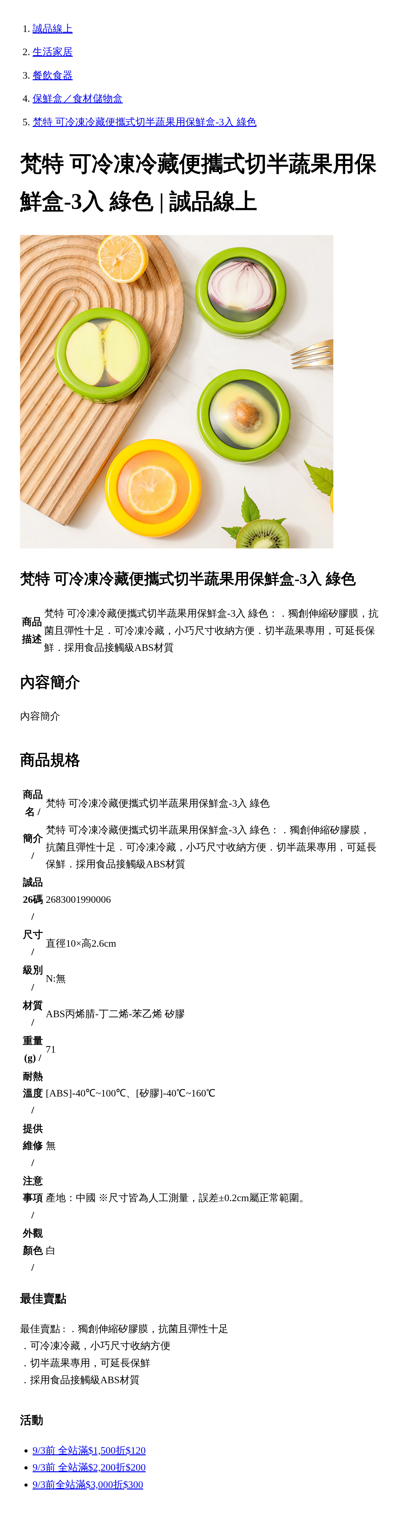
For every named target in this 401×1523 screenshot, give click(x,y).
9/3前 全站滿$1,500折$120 (89, 1450)
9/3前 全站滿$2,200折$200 (89, 1467)
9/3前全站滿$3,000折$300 (88, 1484)
